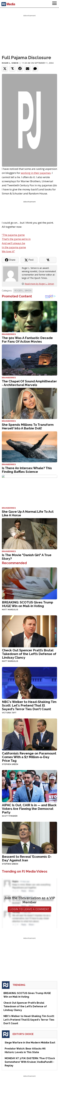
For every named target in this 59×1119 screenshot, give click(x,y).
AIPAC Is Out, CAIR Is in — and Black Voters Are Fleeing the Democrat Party (29, 808)
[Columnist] (12, 273)
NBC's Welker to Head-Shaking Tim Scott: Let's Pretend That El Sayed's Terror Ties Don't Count (29, 705)
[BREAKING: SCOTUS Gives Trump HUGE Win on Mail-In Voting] (29, 583)
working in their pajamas (36, 173)
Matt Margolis (10, 610)
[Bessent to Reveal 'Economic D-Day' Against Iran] (29, 837)
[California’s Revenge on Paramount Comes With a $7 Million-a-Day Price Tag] (29, 734)
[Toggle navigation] (54, 4)
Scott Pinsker (9, 816)
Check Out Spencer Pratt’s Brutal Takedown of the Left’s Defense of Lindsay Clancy (29, 653)
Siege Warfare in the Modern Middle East (30, 1042)
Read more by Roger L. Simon (39, 283)
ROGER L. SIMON (23, 290)
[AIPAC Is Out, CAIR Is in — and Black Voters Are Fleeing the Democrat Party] (29, 786)
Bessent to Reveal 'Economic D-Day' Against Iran (27, 858)
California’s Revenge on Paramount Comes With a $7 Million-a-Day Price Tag (29, 756)
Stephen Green (10, 764)
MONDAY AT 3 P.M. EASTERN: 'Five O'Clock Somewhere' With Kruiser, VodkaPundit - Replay (30, 1062)
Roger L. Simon (10, 63)
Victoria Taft (9, 713)
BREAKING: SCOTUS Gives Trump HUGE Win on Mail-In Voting (27, 604)
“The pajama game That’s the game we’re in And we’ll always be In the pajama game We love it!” (16, 243)
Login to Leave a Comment (29, 909)
